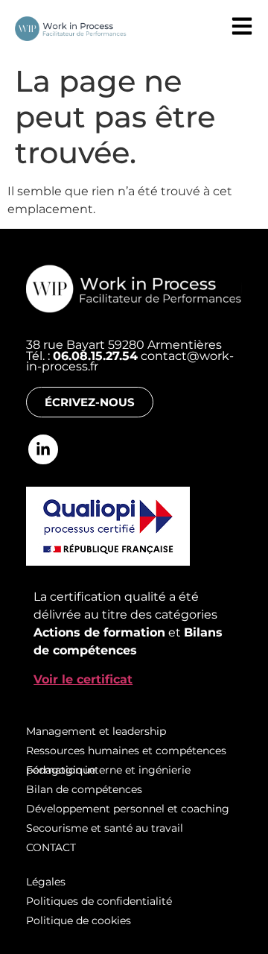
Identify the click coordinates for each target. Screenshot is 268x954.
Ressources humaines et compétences (126, 750)
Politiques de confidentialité (99, 901)
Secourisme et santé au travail (106, 828)
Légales (46, 881)
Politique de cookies (78, 920)
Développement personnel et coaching (127, 808)
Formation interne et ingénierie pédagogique (108, 770)
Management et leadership (96, 731)
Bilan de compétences (84, 789)
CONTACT (51, 847)
